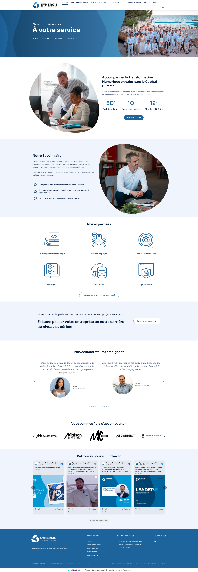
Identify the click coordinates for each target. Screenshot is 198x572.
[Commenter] (38, 510)
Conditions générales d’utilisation (153, 563)
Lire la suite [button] (39, 473)
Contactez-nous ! (145, 321)
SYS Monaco (70, 563)
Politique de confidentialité (123, 563)
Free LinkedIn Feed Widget (100, 520)
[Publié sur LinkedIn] (61, 464)
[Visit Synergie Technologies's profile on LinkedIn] (36, 463)
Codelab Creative (84, 563)
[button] (35, 382)
